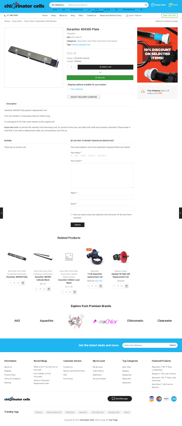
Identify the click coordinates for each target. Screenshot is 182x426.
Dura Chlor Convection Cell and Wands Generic (69, 274)
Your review (76, 161)
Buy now (101, 77)
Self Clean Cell (97, 412)
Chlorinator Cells (87, 420)
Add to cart (106, 67)
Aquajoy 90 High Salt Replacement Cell (121, 275)
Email (74, 204)
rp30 (63, 10)
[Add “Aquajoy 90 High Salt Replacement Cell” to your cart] (126, 286)
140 (141, 10)
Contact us (91, 15)
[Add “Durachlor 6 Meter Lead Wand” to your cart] (74, 292)
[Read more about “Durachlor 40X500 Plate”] (23, 283)
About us (63, 15)
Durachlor (71, 33)
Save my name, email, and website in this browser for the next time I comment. (102, 216)
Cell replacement (98, 11)
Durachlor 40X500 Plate (17, 277)
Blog (73, 15)
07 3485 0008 (12, 15)
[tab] (11, 103)
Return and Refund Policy (111, 15)
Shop (53, 15)
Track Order (160, 5)
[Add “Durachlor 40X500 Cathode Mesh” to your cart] (48, 289)
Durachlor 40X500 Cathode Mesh (43, 278)
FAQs (80, 15)
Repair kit (83, 412)
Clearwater (165, 320)
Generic (75, 44)
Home (45, 15)
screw (55, 10)
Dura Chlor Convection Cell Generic (40, 21)
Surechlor (107, 10)
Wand (126, 412)
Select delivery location (84, 97)
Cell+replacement (129, 10)
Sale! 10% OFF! (169, 15)
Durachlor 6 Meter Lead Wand (68, 281)
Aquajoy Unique (121, 271)
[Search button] (146, 5)
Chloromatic (135, 320)
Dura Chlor (17, 21)
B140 (97, 10)
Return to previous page (167, 21)
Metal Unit (70, 412)
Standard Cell (84, 44)
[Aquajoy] (76, 321)
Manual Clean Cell (54, 412)
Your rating (76, 152)
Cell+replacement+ (76, 10)
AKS (17, 320)
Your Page (113, 420)
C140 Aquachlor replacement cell (94, 275)
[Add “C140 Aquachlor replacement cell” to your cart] (100, 286)
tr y (89, 10)
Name (74, 193)
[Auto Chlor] (106, 321)
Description (11, 104)
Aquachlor (95, 271)
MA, (116, 10)
